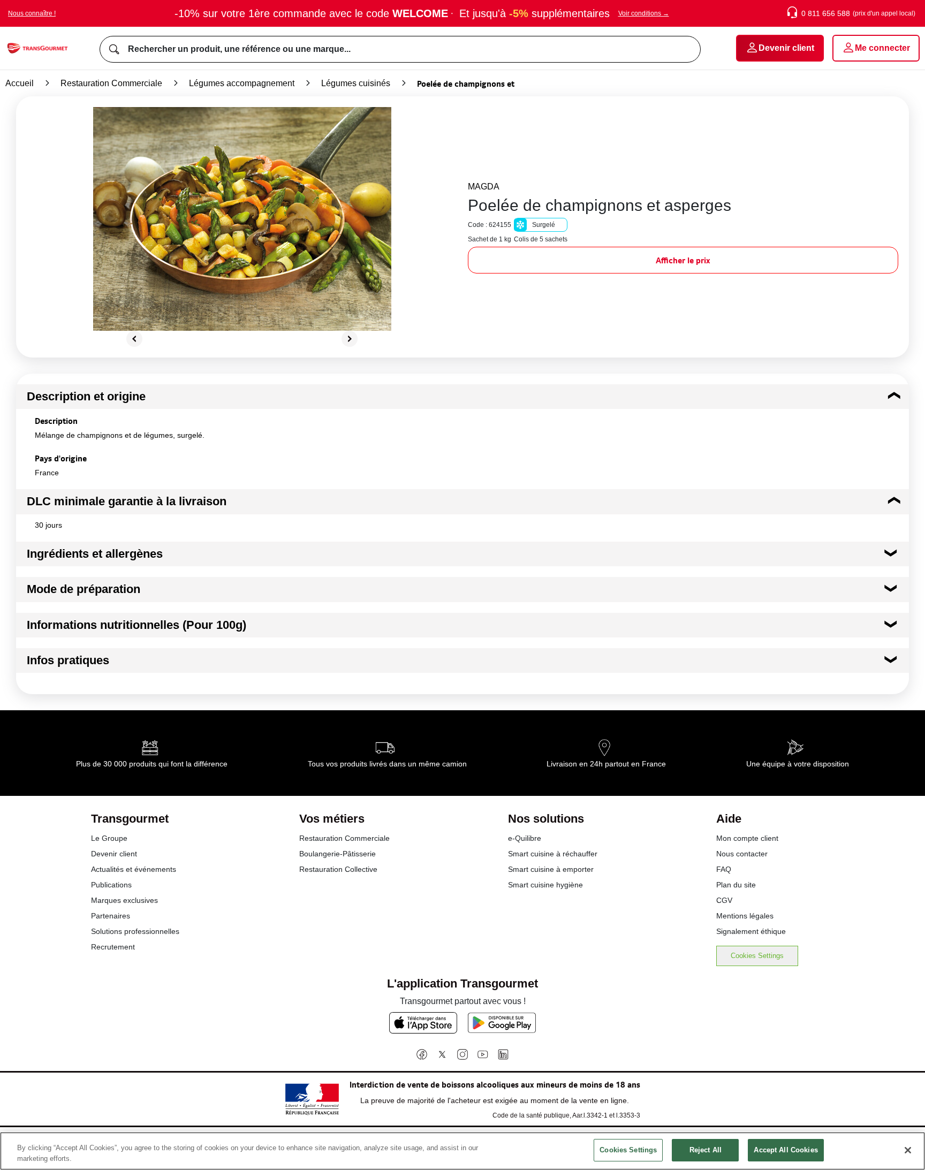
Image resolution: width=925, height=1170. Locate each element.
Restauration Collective (338, 869)
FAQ (723, 869)
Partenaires (110, 915)
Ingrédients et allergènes (95, 553)
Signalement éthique (751, 931)
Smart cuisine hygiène (545, 884)
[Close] (908, 1150)
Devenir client (114, 853)
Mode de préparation (83, 589)
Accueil (19, 83)
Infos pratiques (68, 660)
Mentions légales (745, 915)
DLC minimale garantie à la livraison (126, 501)
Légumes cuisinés (355, 83)
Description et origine (86, 396)
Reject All (705, 1150)
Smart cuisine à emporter (551, 869)
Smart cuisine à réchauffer (552, 853)
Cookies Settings (757, 956)
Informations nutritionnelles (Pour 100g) (136, 625)
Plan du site (736, 884)
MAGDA (483, 186)
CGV (724, 900)
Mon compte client (747, 838)
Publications (111, 884)
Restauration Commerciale (111, 83)
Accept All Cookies (785, 1150)
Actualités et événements (133, 869)
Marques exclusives (124, 900)
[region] (462, 1151)
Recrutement (113, 947)
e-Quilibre (524, 838)
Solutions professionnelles (135, 931)
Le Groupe (109, 838)
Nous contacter (742, 853)
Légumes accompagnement (241, 83)
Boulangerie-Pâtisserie (337, 853)
